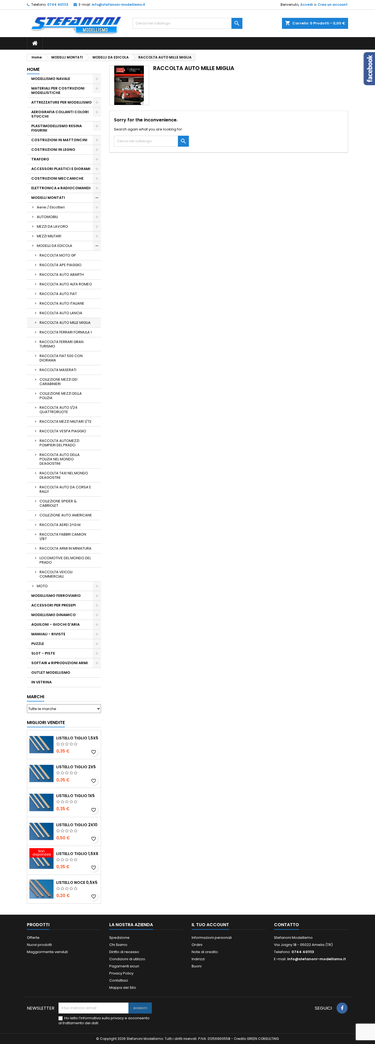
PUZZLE (37, 643)
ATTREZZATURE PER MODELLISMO (61, 102)
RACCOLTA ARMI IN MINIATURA (65, 548)
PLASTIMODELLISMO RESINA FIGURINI (56, 128)
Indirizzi (198, 959)
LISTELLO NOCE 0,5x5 (76, 882)
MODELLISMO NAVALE (50, 78)
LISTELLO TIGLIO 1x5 (75, 796)
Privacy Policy (121, 973)
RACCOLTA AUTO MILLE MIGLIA (65, 322)
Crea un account (333, 4)
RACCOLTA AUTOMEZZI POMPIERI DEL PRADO (59, 443)
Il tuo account (210, 924)
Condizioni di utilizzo (127, 959)
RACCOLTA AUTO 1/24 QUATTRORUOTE (58, 409)
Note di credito (205, 951)
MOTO (42, 586)
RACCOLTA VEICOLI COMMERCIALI (56, 574)
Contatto (286, 924)
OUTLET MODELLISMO (50, 672)
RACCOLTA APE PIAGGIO (61, 265)
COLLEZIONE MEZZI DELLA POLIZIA (61, 395)
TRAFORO (40, 159)
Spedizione (119, 937)
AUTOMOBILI (47, 216)
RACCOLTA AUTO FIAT (58, 293)
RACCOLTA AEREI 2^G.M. (60, 524)
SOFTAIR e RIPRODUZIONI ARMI (59, 663)
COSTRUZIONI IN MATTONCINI (59, 140)
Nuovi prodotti (39, 944)
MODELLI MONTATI (48, 197)
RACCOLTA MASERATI (58, 369)
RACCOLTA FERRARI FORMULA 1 (66, 332)
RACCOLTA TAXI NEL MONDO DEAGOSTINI (64, 475)
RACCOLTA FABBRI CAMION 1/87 (63, 536)
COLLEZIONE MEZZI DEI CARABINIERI (58, 381)
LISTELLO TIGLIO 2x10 (76, 825)
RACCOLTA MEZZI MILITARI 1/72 (65, 421)
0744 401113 (57, 4)
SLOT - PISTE (43, 653)
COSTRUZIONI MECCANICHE (57, 178)
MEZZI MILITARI (49, 236)
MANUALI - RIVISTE (48, 634)
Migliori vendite (46, 722)
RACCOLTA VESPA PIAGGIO (63, 431)
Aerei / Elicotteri (51, 207)
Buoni (197, 966)
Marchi (35, 697)
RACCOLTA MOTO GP (58, 255)
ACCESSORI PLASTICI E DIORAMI (60, 168)
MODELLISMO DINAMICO (53, 614)
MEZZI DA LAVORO (52, 226)
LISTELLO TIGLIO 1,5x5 (77, 738)
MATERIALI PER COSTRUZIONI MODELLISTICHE (58, 90)
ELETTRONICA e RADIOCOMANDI (61, 188)
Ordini (197, 944)
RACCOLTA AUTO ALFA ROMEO (66, 284)
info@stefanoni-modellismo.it (118, 4)
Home (33, 69)
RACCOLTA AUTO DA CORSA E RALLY (65, 489)
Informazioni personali (212, 937)
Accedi (306, 4)
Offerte (33, 937)
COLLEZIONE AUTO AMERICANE (66, 515)
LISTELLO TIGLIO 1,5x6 (77, 853)
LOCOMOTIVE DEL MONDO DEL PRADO (65, 560)
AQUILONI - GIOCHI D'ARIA (55, 624)
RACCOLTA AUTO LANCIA (61, 313)
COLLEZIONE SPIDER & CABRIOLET (58, 503)
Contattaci (118, 980)
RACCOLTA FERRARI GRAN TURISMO (61, 344)
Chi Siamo (118, 944)
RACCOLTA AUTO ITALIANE (62, 303)
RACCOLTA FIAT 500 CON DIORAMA (61, 358)
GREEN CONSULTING (263, 1038)
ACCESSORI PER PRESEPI (53, 605)
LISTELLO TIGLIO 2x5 (76, 767)
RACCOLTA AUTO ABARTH (62, 274)
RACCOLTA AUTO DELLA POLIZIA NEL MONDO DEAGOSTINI (60, 459)
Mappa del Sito (122, 987)
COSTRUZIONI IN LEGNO (53, 149)
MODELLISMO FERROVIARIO (56, 595)
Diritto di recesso (124, 951)
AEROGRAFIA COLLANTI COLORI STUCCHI (60, 114)
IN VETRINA (41, 682)
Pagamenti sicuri (124, 966)
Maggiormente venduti (47, 951)
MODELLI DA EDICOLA (54, 245)
